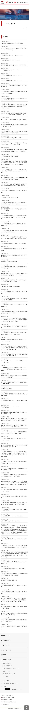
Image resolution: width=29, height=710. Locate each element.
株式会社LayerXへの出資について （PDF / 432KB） (14, 243)
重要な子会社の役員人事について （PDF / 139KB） (13, 568)
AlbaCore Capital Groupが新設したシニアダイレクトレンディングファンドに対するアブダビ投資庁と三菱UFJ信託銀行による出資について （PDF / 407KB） (14, 483)
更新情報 (3, 686)
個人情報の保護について (7, 699)
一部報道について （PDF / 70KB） (9, 197)
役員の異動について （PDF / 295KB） (10, 407)
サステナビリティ (6, 645)
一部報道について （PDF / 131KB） (10, 156)
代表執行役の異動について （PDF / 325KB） (12, 516)
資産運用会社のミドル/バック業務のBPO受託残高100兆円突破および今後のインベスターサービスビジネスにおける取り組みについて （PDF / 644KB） (14, 163)
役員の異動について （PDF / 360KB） (10, 521)
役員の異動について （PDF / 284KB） (10, 60)
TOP (26, 708)
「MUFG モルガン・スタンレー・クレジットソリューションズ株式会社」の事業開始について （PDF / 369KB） (14, 369)
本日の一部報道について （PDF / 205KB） (11, 75)
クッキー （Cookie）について (8, 697)
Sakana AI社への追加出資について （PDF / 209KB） (14, 119)
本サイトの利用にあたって (7, 695)
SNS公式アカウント (17, 689)
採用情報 (3, 654)
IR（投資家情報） (6, 640)
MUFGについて (5, 635)
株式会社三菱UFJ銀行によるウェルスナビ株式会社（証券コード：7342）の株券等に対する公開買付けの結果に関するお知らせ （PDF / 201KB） (14, 600)
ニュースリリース (6, 650)
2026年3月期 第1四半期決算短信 (9, 261)
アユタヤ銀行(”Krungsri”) (9, 673)
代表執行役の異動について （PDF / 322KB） (12, 55)
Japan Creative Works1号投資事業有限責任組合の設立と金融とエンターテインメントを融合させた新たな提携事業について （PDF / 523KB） (14, 319)
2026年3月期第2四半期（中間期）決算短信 (11, 138)
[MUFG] (9, 2)
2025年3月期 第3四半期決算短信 (9, 580)
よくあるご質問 (5, 681)
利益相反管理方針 (5, 704)
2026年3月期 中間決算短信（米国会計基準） (12, 43)
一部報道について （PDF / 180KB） (10, 70)
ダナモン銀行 (6, 676)
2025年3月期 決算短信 (6, 388)
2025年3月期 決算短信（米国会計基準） (11, 286)
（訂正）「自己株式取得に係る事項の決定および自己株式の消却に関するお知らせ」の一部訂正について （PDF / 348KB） (14, 106)
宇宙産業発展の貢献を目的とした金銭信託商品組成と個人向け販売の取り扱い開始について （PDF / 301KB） (14, 217)
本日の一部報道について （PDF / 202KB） (11, 80)
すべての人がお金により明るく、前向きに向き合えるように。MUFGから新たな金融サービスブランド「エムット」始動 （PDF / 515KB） (14, 347)
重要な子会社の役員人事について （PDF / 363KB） (13, 65)
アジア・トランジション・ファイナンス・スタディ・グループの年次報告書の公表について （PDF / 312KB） (14, 171)
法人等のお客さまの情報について (9, 701)
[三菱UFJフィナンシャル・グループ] (22, 2)
